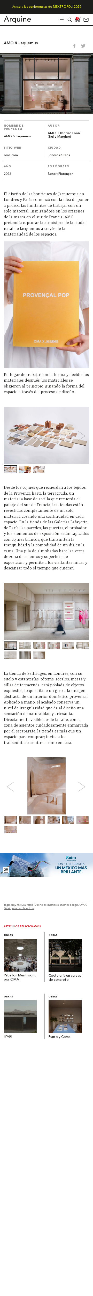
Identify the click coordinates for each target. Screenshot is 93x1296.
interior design (69, 904)
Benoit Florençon (60, 174)
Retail (7, 908)
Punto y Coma (60, 1037)
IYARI (8, 1036)
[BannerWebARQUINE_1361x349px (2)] (46, 875)
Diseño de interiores (46, 904)
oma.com (11, 155)
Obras (8, 935)
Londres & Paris (59, 155)
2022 (7, 174)
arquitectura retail (22, 904)
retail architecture (23, 908)
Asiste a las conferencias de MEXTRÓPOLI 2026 (46, 6)
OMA (83, 904)
